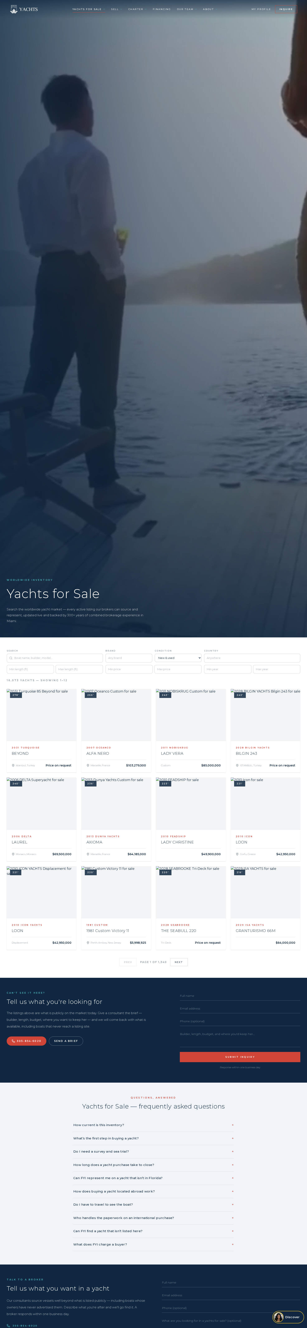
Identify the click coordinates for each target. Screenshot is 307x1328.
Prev (128, 962)
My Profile (261, 9)
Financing (162, 9)
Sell (115, 9)
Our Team (185, 9)
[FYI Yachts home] (24, 9)
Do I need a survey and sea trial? (153, 1151)
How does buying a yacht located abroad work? (153, 1191)
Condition (163, 650)
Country (211, 650)
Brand (110, 650)
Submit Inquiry (240, 1056)
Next (179, 962)
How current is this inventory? (153, 1125)
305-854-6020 (29, 1041)
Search (12, 650)
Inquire (286, 9)
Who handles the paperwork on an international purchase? (153, 1218)
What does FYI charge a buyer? (153, 1244)
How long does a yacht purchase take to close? (153, 1165)
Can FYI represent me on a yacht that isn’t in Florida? (153, 1178)
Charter (135, 9)
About (208, 9)
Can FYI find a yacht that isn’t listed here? (153, 1231)
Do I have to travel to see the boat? (153, 1204)
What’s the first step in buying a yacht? (153, 1138)
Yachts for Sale (86, 9)
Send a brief (66, 1041)
